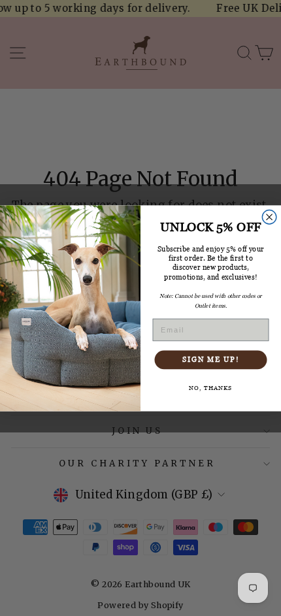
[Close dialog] (269, 217)
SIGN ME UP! (210, 359)
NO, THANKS (211, 387)
